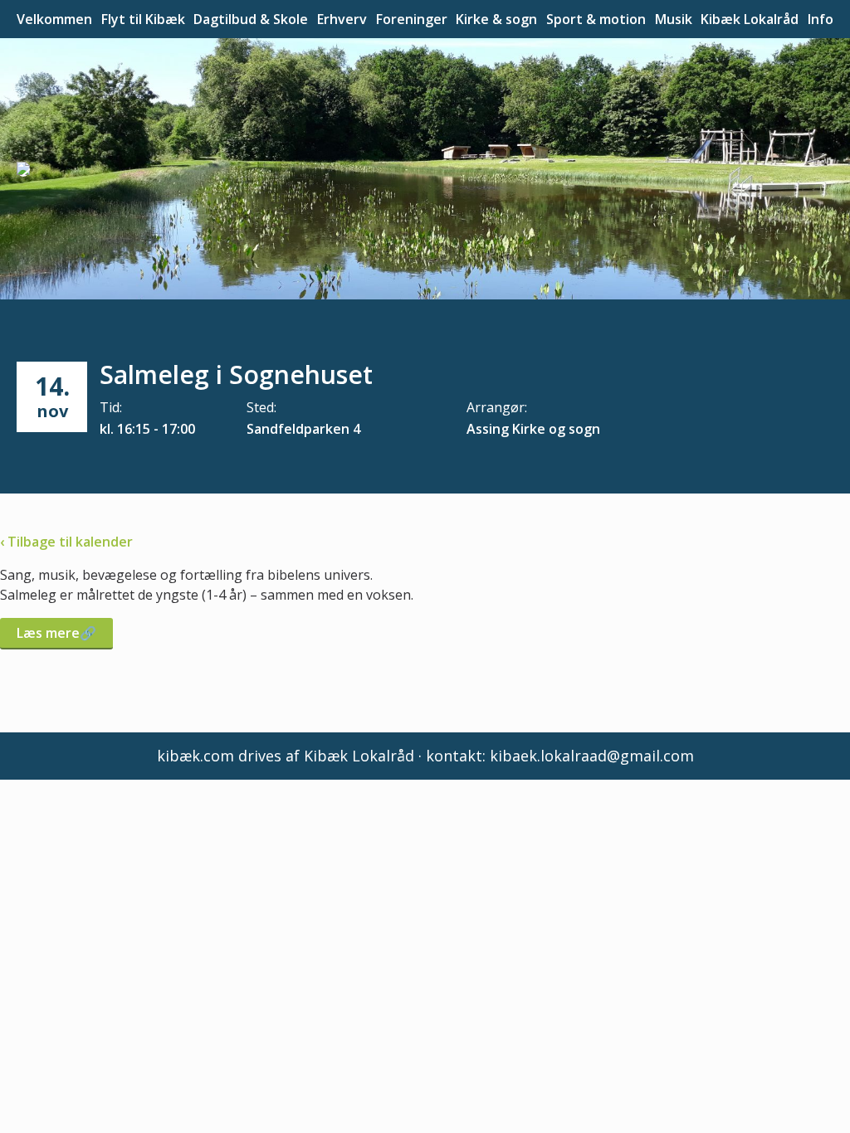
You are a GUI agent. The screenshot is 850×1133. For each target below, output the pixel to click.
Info (820, 19)
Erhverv (342, 19)
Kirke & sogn (496, 19)
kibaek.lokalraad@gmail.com (592, 756)
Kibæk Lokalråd (750, 19)
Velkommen (54, 19)
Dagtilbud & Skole (250, 19)
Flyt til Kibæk (143, 19)
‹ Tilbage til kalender (66, 541)
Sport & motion (596, 19)
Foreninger (411, 19)
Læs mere (48, 633)
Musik (673, 19)
